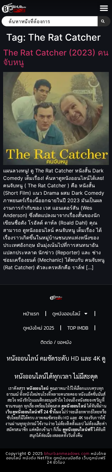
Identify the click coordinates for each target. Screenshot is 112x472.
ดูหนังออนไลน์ (66, 313)
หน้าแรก (31, 313)
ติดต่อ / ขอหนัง (56, 342)
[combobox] (50, 21)
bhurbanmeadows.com (67, 453)
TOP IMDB (77, 328)
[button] (103, 8)
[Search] (104, 21)
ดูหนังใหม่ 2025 (38, 328)
